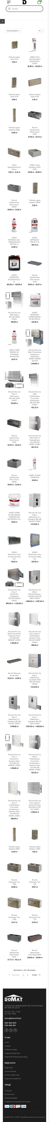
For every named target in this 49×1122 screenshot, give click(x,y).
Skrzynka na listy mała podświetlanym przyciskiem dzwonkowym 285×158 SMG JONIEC (35, 398)
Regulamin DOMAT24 (13, 1079)
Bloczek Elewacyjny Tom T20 (34, 882)
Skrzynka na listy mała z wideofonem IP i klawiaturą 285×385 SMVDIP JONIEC (34, 517)
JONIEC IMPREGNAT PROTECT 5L (34, 240)
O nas (7, 1042)
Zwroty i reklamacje (12, 1075)
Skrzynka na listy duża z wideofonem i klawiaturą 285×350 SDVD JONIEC (34, 719)
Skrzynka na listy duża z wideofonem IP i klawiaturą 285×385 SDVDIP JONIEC (14, 719)
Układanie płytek (11, 1098)
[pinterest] (15, 1030)
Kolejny (34, 975)
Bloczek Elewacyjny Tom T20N (14, 882)
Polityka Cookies (11, 1050)
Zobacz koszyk (10, 1071)
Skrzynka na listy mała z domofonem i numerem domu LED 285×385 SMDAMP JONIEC (14, 636)
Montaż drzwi (10, 1094)
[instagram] (11, 1030)
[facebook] (6, 1030)
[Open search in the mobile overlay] (24, 8)
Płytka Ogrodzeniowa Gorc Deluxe (14, 167)
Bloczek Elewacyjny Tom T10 (34, 917)
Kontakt (7, 1046)
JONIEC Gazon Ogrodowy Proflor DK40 (35, 167)
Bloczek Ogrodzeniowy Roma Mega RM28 (34, 952)
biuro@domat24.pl (13, 1018)
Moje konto (9, 1068)
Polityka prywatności (12, 1053)
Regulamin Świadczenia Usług (16, 1057)
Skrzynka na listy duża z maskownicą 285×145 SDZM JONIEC (14, 396)
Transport (8, 1091)
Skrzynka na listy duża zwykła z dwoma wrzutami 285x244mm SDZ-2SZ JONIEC (35, 805)
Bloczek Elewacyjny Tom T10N (14, 917)
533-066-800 (10, 1023)
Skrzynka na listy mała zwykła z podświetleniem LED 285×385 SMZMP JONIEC (35, 440)
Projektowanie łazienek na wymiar (17, 1102)
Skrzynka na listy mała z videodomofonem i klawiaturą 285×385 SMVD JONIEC (34, 594)
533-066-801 (10, 1025)
